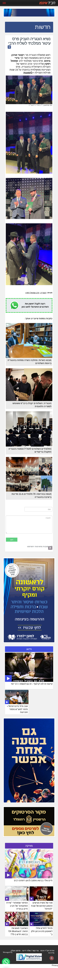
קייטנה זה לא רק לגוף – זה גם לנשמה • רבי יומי (31, 684)
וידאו (29, 649)
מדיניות (51, 953)
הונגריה (43, 293)
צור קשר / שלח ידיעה (30, 950)
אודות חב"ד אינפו (47, 950)
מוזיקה (29, 845)
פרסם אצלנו (16, 950)
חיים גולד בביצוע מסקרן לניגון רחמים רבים (33, 880)
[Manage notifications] (52, 958)
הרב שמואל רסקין (32, 293)
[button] (6, 962)
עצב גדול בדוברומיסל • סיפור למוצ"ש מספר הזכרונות (17, 709)
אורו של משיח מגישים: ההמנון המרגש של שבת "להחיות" (41, 906)
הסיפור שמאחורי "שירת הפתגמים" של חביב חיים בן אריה (17, 906)
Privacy (55, 965)
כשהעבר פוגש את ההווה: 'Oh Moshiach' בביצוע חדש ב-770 (18, 931)
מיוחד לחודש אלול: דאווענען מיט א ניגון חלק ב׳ (41, 931)
